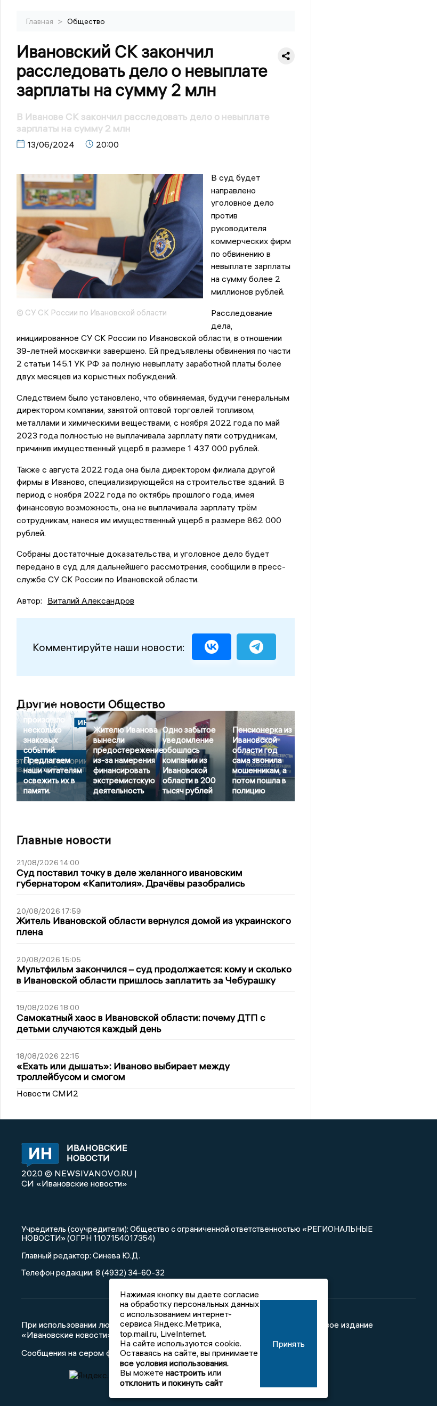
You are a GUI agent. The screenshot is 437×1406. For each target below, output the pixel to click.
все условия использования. (174, 1363)
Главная (40, 21)
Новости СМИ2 (47, 1093)
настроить (186, 1372)
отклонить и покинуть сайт (171, 1382)
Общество (86, 21)
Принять (288, 1343)
